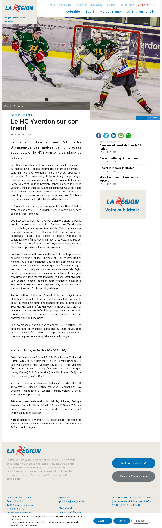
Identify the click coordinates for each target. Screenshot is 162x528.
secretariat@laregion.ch (72, 512)
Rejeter (121, 520)
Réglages (33, 525)
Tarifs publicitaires (132, 463)
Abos (52, 4)
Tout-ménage (126, 4)
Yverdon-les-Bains (22, 115)
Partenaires (81, 4)
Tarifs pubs (65, 4)
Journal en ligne (139, 11)
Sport (89, 11)
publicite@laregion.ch (71, 501)
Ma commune (110, 11)
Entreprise (96, 4)
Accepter (102, 520)
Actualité (73, 11)
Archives (110, 4)
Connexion (143, 4)
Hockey (154, 118)
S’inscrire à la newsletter (133, 476)
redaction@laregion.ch (19, 512)
